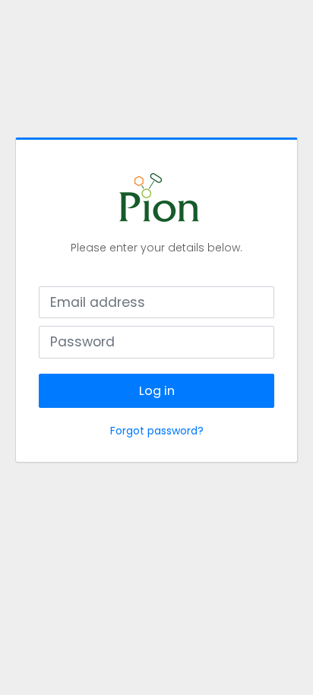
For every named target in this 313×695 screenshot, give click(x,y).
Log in (157, 391)
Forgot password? (157, 430)
